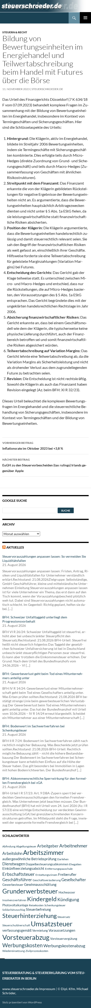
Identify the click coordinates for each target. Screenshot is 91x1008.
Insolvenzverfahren (14, 900)
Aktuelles (15, 547)
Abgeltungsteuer (26, 846)
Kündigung (68, 899)
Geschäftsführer (17, 879)
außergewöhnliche (16, 859)
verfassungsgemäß (17, 930)
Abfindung (8, 846)
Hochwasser (67, 892)
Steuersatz (63, 917)
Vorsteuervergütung (63, 939)
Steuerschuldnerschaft (16, 925)
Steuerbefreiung (38, 909)
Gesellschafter (73, 879)
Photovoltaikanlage (15, 905)
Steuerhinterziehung (29, 915)
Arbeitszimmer (43, 852)
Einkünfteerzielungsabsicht (23, 868)
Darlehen (63, 859)
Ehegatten (75, 864)
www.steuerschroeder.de (20, 989)
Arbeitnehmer (73, 845)
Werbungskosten (22, 945)
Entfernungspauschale (59, 868)
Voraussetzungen (62, 930)
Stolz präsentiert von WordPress (22, 1002)
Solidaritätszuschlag (13, 909)
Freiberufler (67, 875)
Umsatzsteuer (52, 924)
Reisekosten (36, 905)
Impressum (47, 989)
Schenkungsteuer (55, 905)
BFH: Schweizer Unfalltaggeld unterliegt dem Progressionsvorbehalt (34, 619)
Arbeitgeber (48, 845)
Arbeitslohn (12, 853)
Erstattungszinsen (46, 875)
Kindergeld (42, 899)
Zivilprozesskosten (36, 951)
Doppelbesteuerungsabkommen (47, 864)
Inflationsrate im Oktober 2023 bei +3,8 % (32, 445)
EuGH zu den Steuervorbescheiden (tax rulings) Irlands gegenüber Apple (44, 465)
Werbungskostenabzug (64, 945)
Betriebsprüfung (43, 859)
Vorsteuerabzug (25, 937)
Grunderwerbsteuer (30, 891)
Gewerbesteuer (12, 885)
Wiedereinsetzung (13, 951)
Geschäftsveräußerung (47, 880)
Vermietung (40, 930)
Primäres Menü (85, 17)
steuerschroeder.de (47, 89)
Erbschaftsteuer (18, 874)
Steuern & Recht (14, 32)
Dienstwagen (13, 863)
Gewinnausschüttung (40, 884)
